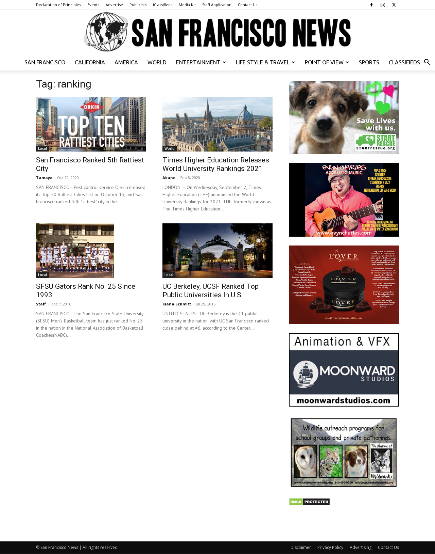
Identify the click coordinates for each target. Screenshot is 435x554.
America (126, 62)
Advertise (114, 4)
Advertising (360, 547)
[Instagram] (383, 5)
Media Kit (187, 4)
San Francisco (44, 62)
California (90, 62)
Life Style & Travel (263, 62)
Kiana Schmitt (176, 303)
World (157, 62)
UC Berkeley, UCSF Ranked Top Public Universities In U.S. (210, 290)
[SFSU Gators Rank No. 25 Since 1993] (91, 250)
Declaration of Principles (58, 4)
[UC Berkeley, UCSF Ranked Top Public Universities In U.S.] (217, 250)
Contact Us (247, 4)
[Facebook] (371, 5)
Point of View (324, 62)
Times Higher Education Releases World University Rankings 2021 (215, 164)
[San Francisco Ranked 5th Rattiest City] (91, 124)
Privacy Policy (330, 547)
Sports (369, 62)
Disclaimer (301, 547)
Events (93, 4)
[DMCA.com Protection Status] (309, 504)
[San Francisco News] (217, 32)
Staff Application (216, 4)
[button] (427, 63)
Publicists (137, 4)
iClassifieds (162, 4)
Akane (168, 177)
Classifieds (404, 62)
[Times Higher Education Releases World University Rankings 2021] (217, 124)
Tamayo (44, 177)
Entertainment (198, 62)
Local (42, 148)
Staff (41, 303)
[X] (394, 5)
